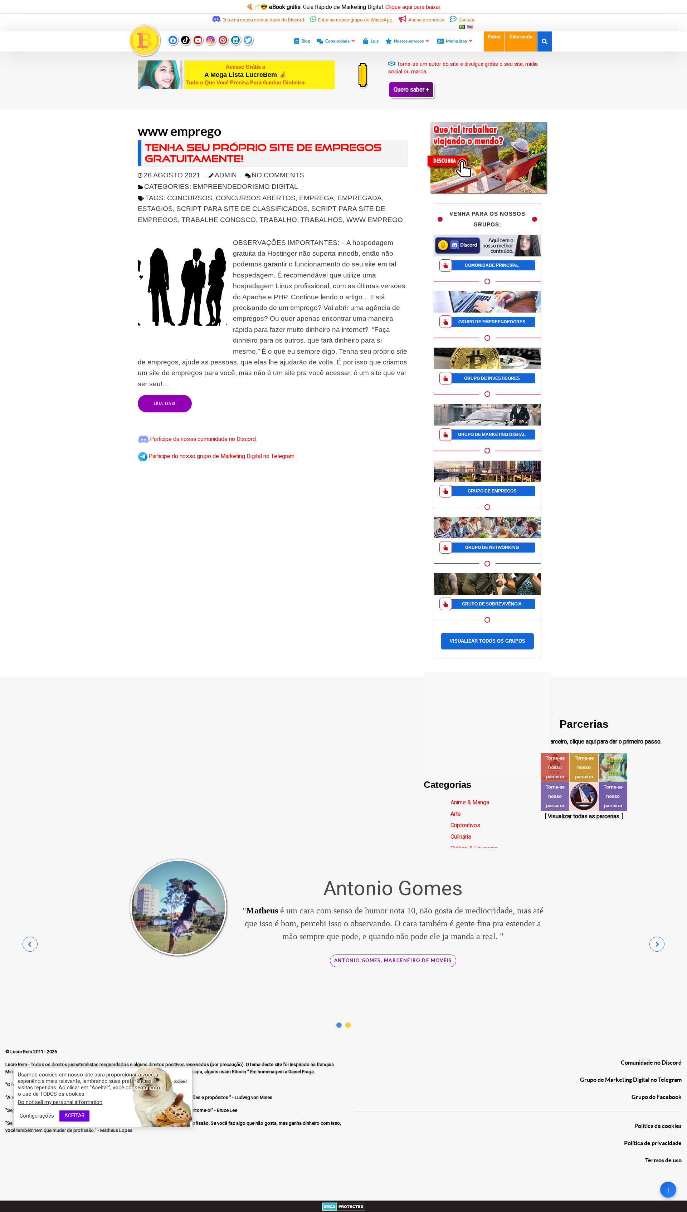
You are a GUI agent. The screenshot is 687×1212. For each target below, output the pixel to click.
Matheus (262, 910)
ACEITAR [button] (74, 1115)
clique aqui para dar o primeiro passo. (616, 741)
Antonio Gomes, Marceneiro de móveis (393, 960)
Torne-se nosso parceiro (555, 767)
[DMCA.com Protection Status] (343, 1206)
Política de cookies (658, 1126)
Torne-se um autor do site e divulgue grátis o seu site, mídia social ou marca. (463, 67)
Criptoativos (465, 825)
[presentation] (30, 944)
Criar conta (521, 36)
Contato (466, 20)
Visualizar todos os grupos (487, 641)
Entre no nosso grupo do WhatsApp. (356, 20)
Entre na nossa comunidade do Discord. (263, 20)
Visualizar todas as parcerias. (584, 816)
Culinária (460, 837)
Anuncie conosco (426, 20)
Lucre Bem (21, 1051)
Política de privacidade (653, 1143)
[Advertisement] (487, 716)
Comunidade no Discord (651, 1062)
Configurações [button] (37, 1116)
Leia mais (165, 404)
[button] (339, 1025)
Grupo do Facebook (657, 1097)
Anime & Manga (469, 802)
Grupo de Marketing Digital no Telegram (631, 1079)
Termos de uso (663, 1160)
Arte (455, 814)
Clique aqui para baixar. (413, 7)
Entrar (494, 36)
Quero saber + (411, 89)
